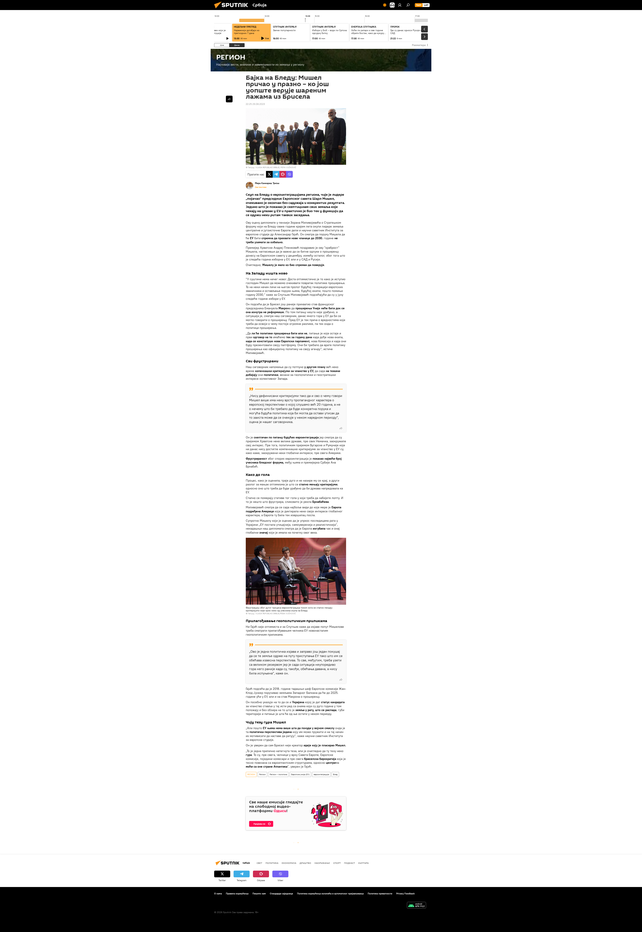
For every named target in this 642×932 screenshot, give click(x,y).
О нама (218, 893)
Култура (363, 862)
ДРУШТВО (305, 862)
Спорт (337, 862)
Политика (271, 862)
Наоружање (322, 862)
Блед (335, 774)
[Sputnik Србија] (232, 9)
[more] (341, 428)
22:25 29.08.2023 (255, 104)
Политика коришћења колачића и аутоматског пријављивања (330, 893)
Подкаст (349, 862)
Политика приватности (380, 893)
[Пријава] (399, 5)
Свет (259, 862)
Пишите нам (259, 893)
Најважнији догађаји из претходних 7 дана (246, 32)
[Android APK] (416, 905)
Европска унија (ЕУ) (300, 774)
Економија (289, 862)
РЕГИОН (251, 774)
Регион (262, 774)
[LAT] (426, 5)
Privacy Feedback (405, 893)
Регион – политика (278, 774)
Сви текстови (260, 187)
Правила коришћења (237, 893)
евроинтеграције (321, 774)
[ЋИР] (419, 5)
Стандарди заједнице (281, 893)
